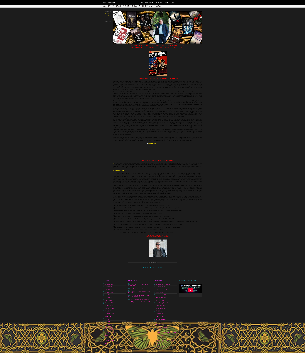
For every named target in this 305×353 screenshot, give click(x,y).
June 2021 (108, 311)
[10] (132, 134)
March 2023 (108, 289)
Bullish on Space (161, 287)
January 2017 (109, 330)
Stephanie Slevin (161, 322)
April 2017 (107, 322)
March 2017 (108, 324)
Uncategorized (160, 338)
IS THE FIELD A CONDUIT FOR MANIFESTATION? (138, 296)
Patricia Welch (160, 311)
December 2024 (109, 284)
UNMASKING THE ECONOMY (165, 340)
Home (141, 2)
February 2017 (109, 327)
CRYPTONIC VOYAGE (162, 289)
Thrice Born (159, 335)
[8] (193, 129)
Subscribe (158, 2)
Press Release (160, 316)
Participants (149, 2)
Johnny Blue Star (161, 297)
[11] (120, 166)
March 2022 (108, 297)
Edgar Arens (159, 292)
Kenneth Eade (108, 21)
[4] (164, 105)
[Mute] (197, 295)
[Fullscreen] (200, 295)
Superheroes (159, 324)
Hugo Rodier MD (161, 295)
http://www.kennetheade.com (149, 201)
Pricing (166, 2)
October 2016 (109, 338)
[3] (151, 98)
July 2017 (107, 319)
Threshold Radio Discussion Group (166, 332)
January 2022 (109, 303)
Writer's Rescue (160, 346)
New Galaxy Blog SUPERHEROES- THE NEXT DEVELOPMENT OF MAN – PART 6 (139, 301)
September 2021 (110, 308)
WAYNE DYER (160, 343)
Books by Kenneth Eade (163, 284)
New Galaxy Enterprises (163, 303)
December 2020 (109, 313)
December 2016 (109, 332)
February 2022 (109, 300)
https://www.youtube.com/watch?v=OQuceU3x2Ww (159, 219)
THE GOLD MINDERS (162, 327)
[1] (170, 86)
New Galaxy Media (161, 305)
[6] (184, 116)
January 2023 (109, 292)
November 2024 (109, 287)
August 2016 (108, 343)
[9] (191, 131)
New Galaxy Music (161, 308)
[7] (191, 127)
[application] (190, 290)
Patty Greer (159, 313)
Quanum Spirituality (161, 319)
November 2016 (109, 335)
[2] (143, 96)
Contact (172, 2)
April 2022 (107, 295)
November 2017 (109, 316)
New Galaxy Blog (109, 2)
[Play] (181, 295)
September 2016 (110, 340)
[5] (192, 113)
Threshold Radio (160, 330)
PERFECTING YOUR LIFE (138, 288)
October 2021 (109, 305)
